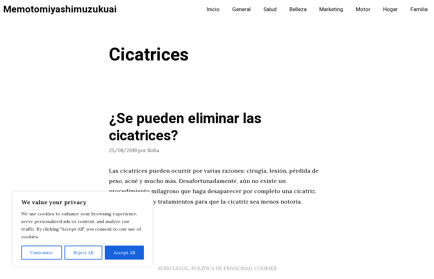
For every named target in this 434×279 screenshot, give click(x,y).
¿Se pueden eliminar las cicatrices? (185, 127)
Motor (363, 9)
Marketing (331, 9)
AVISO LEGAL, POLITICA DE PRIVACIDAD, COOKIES (217, 268)
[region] (83, 229)
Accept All (124, 252)
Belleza (298, 9)
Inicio (213, 9)
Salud (270, 9)
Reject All (83, 252)
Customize (41, 252)
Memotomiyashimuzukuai (60, 10)
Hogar (390, 9)
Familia (419, 9)
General (241, 9)
